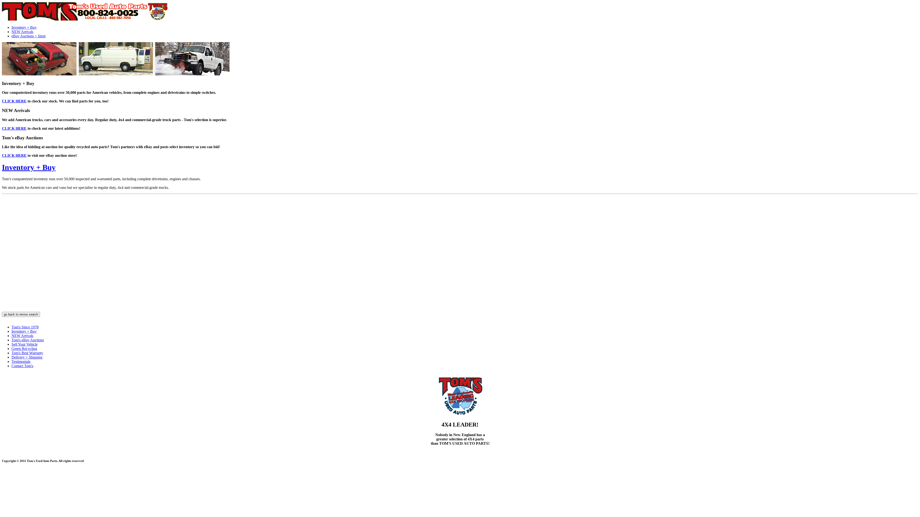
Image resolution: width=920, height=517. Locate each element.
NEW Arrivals (22, 32)
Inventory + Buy (24, 27)
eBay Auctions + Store (29, 36)
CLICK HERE (14, 101)
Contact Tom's (22, 366)
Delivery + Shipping (27, 357)
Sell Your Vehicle (25, 344)
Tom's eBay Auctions (28, 340)
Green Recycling (24, 349)
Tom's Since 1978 (25, 327)
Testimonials (21, 362)
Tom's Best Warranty (27, 353)
